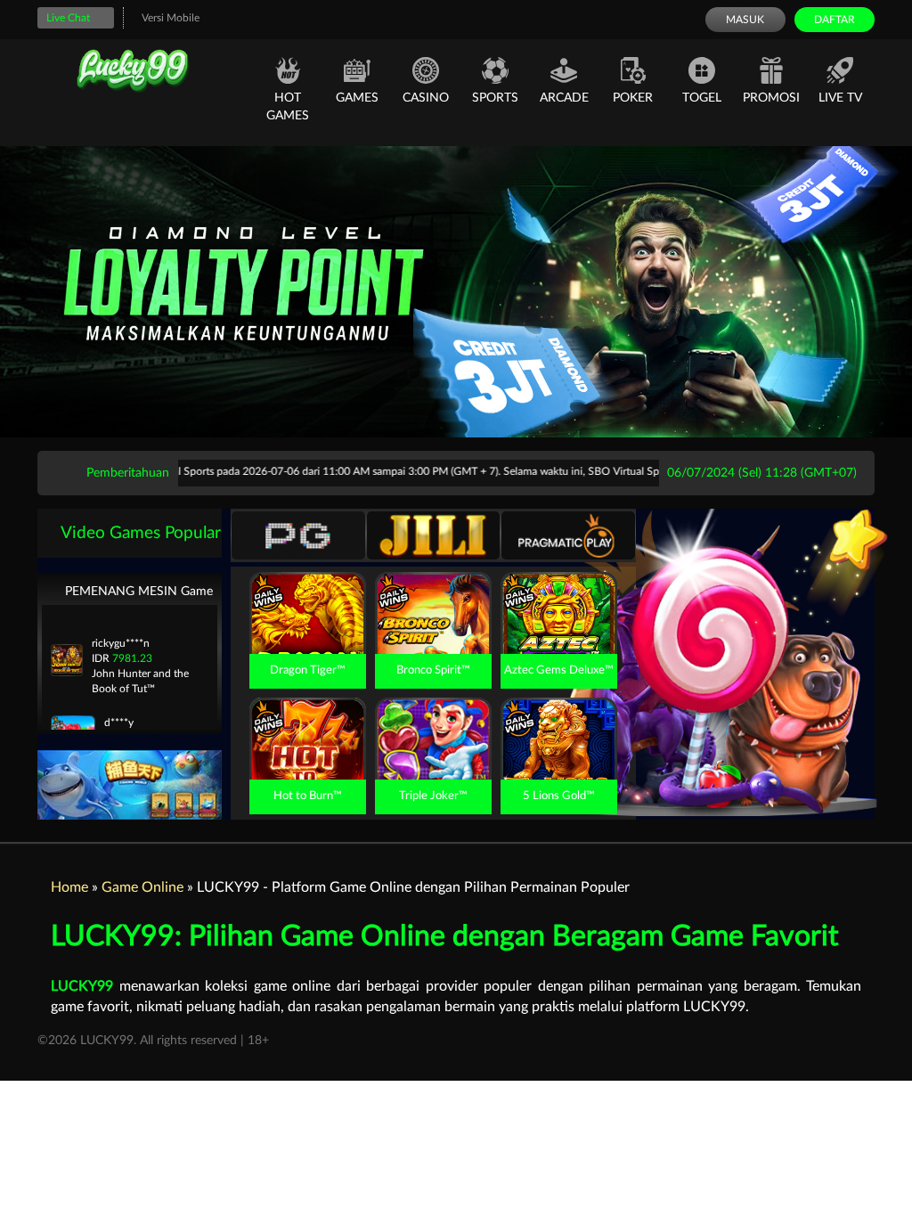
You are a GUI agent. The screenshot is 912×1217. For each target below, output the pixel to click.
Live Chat (68, 17)
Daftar (834, 19)
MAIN (307, 632)
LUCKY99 (82, 986)
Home (69, 887)
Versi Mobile (171, 17)
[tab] (298, 535)
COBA (307, 592)
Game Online (142, 887)
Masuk (745, 19)
